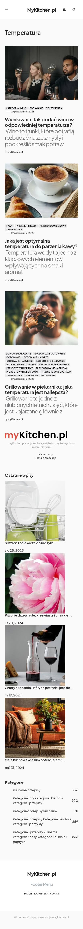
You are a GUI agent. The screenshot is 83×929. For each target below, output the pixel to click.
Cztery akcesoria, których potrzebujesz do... (39, 688)
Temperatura (54, 108)
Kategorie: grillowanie (50, 361)
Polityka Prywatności (41, 893)
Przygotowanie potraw (56, 372)
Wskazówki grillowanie (40, 375)
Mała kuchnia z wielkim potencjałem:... (35, 760)
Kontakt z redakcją (45, 457)
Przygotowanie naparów (51, 368)
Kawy (9, 226)
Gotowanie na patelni (19, 361)
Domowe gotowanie (18, 353)
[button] (6, 10)
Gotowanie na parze (36, 357)
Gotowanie (13, 357)
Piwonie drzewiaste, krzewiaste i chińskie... (38, 615)
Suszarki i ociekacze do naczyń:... (31, 543)
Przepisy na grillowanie (21, 364)
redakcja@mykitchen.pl (55, 917)
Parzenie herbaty (26, 226)
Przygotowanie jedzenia (54, 364)
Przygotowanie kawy (53, 226)
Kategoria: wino (16, 108)
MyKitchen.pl (41, 10)
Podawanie (36, 108)
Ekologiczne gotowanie (49, 353)
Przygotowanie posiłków (22, 372)
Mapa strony (45, 454)
